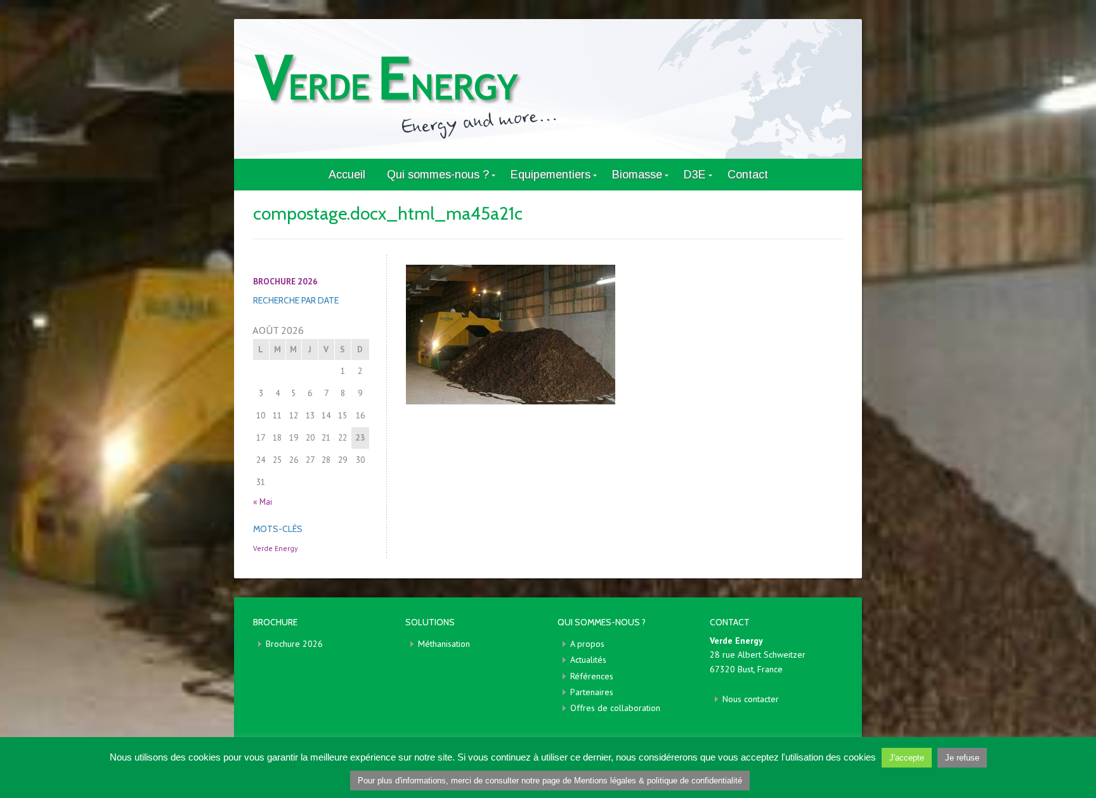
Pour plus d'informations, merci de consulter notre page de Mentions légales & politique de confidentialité (550, 780)
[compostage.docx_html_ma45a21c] (624, 334)
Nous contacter (750, 699)
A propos (587, 643)
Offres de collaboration (615, 708)
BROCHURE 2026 (285, 281)
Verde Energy (275, 548)
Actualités (588, 659)
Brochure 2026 (294, 643)
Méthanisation (444, 643)
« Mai (262, 501)
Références (591, 676)
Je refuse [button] (962, 757)
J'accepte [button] (906, 757)
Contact (747, 174)
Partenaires (591, 692)
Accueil (347, 174)
